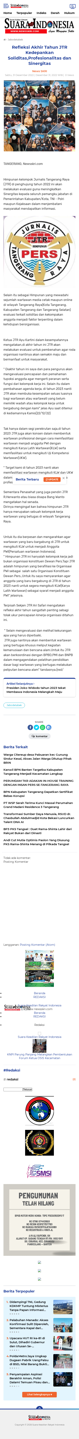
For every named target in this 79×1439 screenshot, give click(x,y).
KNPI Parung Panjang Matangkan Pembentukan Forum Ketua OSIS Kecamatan (39, 1056)
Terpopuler (24, 13)
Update (53, 479)
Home (7, 13)
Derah (55, 13)
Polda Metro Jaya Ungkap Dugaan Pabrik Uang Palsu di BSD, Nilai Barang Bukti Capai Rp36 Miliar (29, 1360)
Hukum (69, 13)
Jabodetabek (14, 705)
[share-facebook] (30, 727)
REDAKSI (39, 997)
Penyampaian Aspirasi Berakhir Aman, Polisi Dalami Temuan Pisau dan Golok (29, 1378)
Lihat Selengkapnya (38, 1394)
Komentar (41, 736)
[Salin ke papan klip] (48, 727)
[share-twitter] (36, 727)
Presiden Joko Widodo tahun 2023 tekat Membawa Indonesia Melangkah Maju (36, 690)
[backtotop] (39, 1409)
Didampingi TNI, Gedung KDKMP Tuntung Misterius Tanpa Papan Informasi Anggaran (29, 1306)
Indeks (41, 13)
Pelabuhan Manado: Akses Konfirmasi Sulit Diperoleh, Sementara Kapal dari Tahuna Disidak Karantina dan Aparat (29, 1324)
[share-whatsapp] (42, 727)
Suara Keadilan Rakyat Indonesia (39, 1005)
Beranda (39, 993)
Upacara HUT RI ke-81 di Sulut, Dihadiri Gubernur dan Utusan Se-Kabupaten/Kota (27, 1342)
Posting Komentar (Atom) (37, 944)
